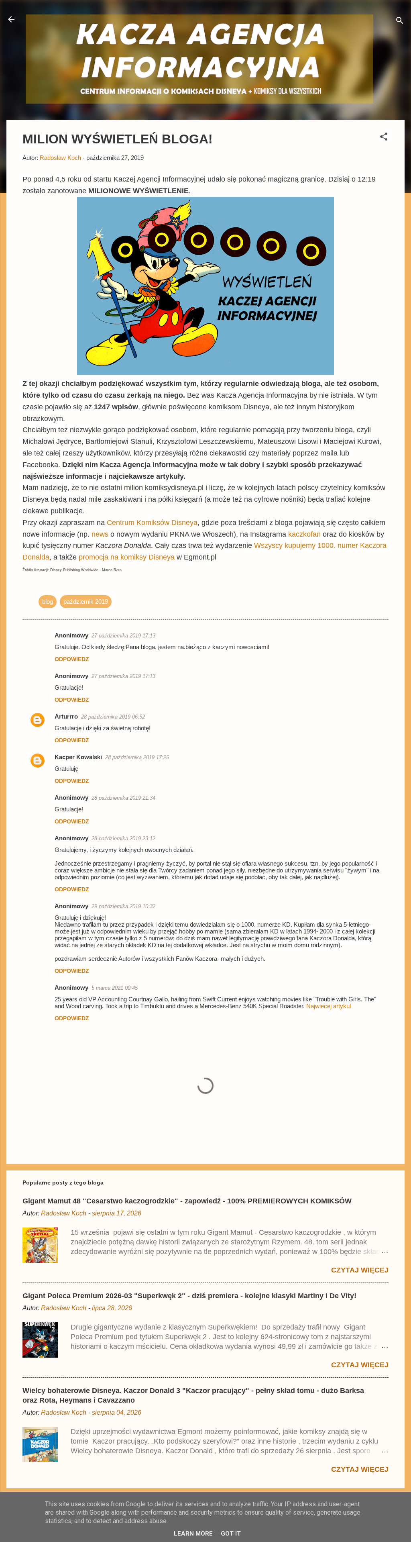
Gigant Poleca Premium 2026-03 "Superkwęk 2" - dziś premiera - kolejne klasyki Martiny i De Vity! (189, 1296)
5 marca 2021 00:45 (115, 988)
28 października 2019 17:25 (137, 757)
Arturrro (66, 716)
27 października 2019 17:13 (123, 636)
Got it (231, 1533)
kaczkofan (305, 534)
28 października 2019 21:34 (123, 798)
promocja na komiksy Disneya (128, 557)
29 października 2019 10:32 (123, 906)
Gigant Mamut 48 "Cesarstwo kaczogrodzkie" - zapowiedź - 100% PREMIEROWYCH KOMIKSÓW (187, 1201)
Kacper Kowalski (78, 757)
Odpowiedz (72, 659)
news (101, 534)
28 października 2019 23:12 (123, 838)
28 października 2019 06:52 (113, 717)
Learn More (193, 1533)
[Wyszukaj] (400, 22)
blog (47, 601)
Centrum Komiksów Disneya (152, 523)
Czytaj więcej (360, 1270)
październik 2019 (85, 601)
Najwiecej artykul (328, 1006)
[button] (384, 138)
